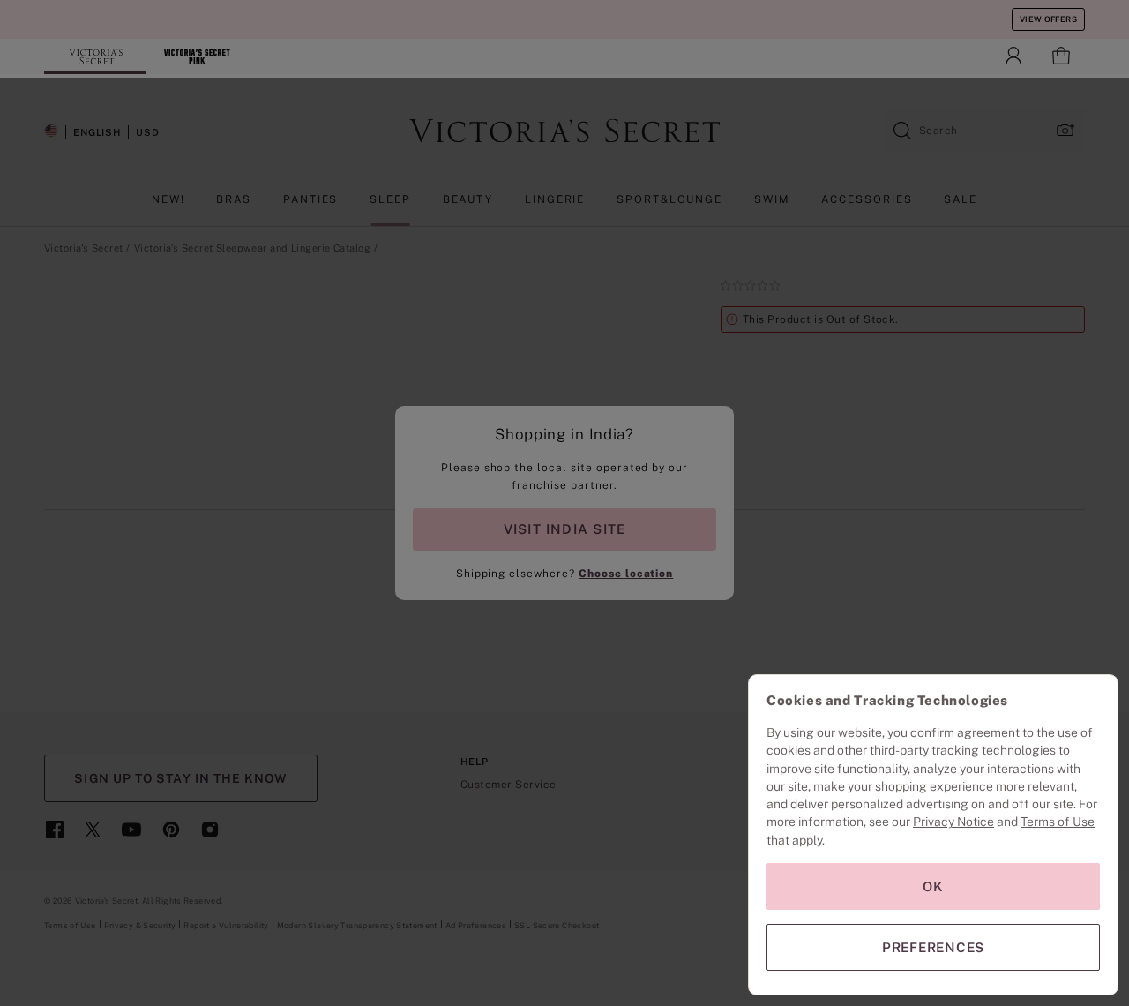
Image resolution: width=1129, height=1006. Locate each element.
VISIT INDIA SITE (564, 529)
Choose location (626, 573)
